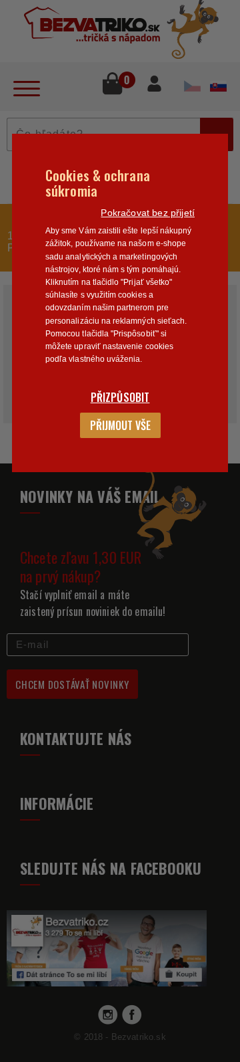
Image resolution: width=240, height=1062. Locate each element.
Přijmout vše (120, 425)
